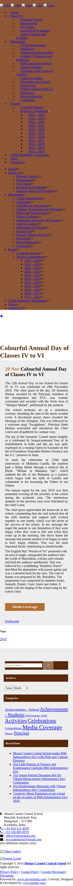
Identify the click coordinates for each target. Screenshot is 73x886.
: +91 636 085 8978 (16, 832)
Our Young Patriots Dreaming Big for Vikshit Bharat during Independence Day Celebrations (39, 778)
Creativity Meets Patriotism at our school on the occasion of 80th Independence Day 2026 (40, 797)
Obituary (9, 733)
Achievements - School (22, 710)
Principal (21, 733)
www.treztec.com (34, 883)
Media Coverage (42, 727)
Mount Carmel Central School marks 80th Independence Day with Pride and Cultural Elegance (40, 757)
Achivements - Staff (36, 715)
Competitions (13, 728)
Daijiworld (12, 621)
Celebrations (42, 721)
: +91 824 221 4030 (16, 828)
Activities (16, 721)
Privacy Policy (9, 872)
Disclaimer (7, 875)
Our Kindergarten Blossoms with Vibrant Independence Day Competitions (39, 788)
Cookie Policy (30, 872)
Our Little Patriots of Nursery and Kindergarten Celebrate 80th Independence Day (40, 768)
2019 (3, 639)
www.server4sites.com (31, 879)
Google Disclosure (53, 872)
